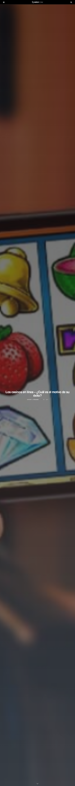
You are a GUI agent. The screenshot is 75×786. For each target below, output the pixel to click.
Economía (36, 399)
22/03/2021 (29, 399)
